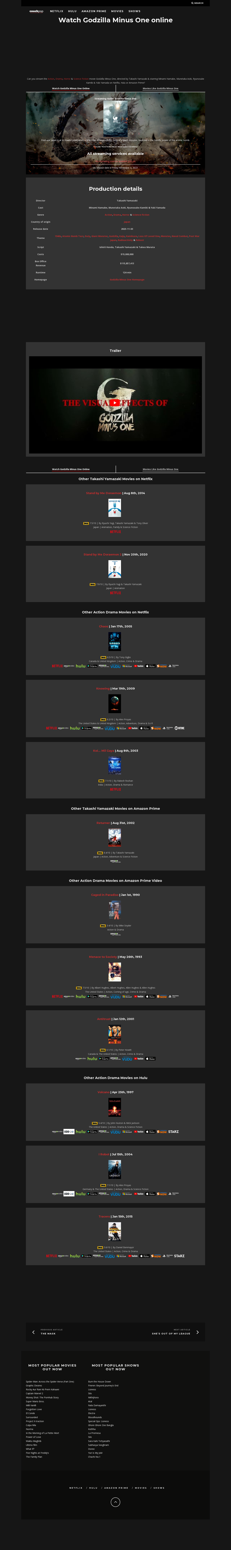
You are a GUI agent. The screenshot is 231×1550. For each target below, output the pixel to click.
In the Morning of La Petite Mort (42, 1433)
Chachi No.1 (94, 1456)
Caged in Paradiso (104, 895)
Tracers (104, 1216)
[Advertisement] (115, 51)
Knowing (103, 688)
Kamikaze (131, 236)
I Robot (104, 1154)
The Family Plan (34, 1456)
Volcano (104, 1092)
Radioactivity (125, 240)
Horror (67, 78)
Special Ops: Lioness (98, 1421)
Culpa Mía (31, 1425)
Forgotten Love (34, 1409)
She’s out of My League (171, 1333)
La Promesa (94, 1433)
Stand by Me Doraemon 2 (103, 554)
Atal (90, 1401)
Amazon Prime (94, 11)
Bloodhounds (95, 1417)
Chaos (103, 626)
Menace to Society (103, 957)
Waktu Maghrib (33, 1441)
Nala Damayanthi (97, 1405)
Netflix (56, 11)
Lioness (92, 1389)
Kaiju (122, 236)
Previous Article (52, 1330)
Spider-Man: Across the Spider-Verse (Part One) (50, 1381)
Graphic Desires (34, 1385)
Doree (91, 1448)
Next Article (182, 1330)
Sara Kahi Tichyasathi (99, 1441)
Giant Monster (99, 236)
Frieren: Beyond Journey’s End (103, 1385)
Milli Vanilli (31, 1405)
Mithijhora (93, 1397)
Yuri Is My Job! (95, 1452)
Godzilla (113, 236)
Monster (165, 236)
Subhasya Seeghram (98, 1444)
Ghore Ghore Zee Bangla (101, 1425)
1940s (58, 236)
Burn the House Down (99, 1381)
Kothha (92, 1429)
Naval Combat (180, 236)
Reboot (140, 240)
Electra (91, 1413)
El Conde (30, 1413)
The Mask (48, 1333)
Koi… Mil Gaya (103, 750)
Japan (127, 221)
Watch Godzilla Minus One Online (71, 88)
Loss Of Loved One (149, 236)
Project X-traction (35, 1421)
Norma (29, 1429)
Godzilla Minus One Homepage (127, 279)
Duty (87, 236)
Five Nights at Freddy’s (37, 1452)
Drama (59, 78)
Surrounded (32, 1417)
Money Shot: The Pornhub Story (42, 1397)
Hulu (72, 11)
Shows (135, 11)
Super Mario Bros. (35, 1401)
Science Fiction (81, 78)
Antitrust (104, 1019)
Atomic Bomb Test (73, 236)
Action (51, 78)
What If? (30, 1448)
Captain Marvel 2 (34, 1393)
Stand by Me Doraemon (103, 493)
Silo (90, 1393)
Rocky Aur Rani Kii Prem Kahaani (42, 1389)
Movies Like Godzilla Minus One (160, 88)
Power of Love (33, 1436)
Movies (117, 11)
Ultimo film (31, 1444)
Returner (103, 823)
